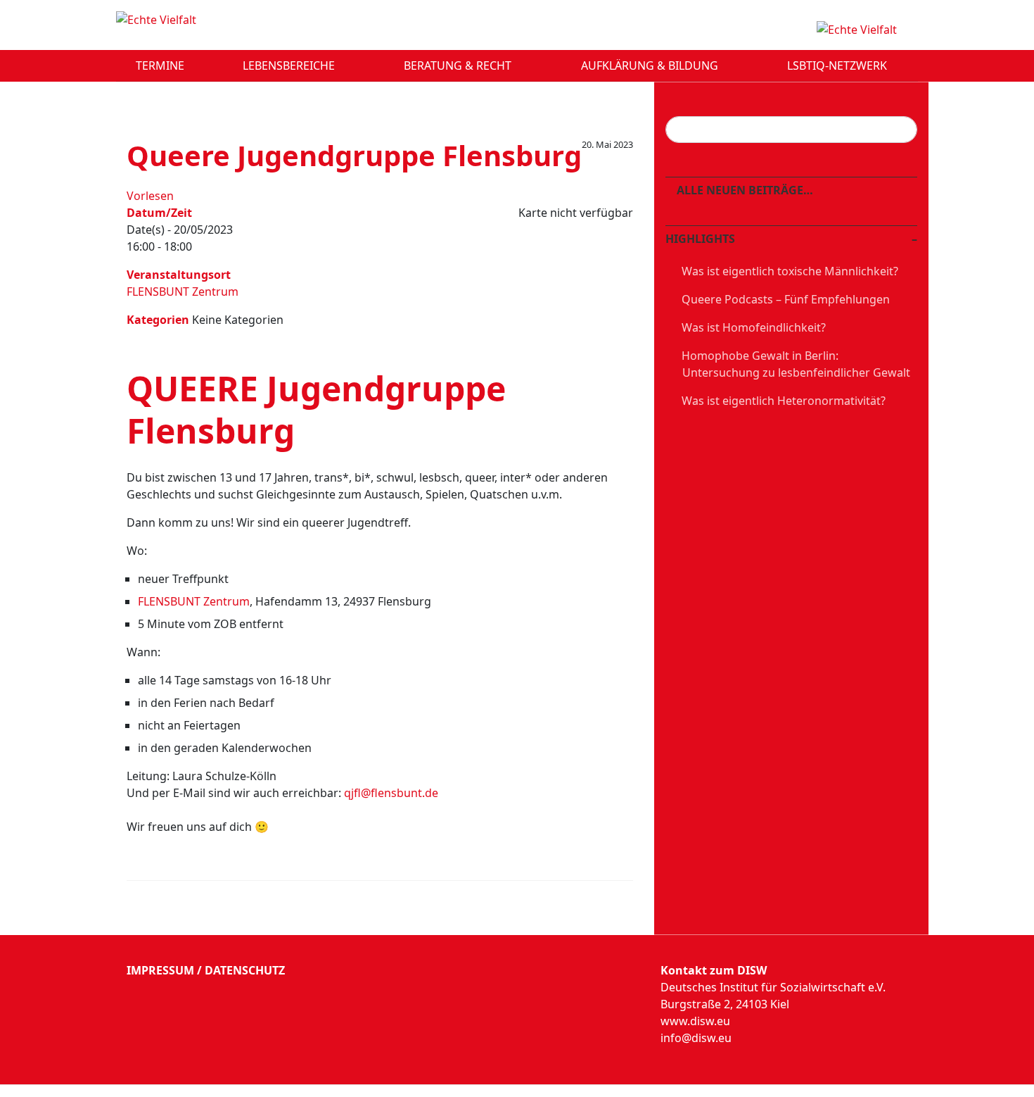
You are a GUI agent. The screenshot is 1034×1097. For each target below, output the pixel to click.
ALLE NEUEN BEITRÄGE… (743, 190)
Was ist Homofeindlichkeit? (754, 327)
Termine (160, 65)
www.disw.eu (695, 1021)
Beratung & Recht (459, 65)
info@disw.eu (696, 1038)
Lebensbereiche (290, 65)
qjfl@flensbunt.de (391, 793)
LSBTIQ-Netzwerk (838, 65)
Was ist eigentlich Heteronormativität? (784, 400)
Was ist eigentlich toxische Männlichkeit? (790, 271)
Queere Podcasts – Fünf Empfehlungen (786, 299)
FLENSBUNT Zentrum (182, 291)
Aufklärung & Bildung (651, 65)
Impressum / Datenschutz (206, 970)
